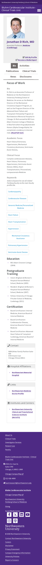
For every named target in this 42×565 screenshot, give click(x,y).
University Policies (12, 556)
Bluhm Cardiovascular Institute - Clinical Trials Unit (19, 9)
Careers (8, 542)
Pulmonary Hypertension (18, 245)
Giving (7, 506)
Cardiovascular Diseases (17, 198)
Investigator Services (13, 442)
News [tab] (13, 76)
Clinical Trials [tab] (29, 71)
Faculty (8, 449)
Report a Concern (12, 560)
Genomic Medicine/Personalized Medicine (20, 206)
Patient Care (10, 446)
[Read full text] (17, 133)
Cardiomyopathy (14, 191)
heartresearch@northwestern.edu (18, 483)
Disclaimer (9, 545)
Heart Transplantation (17, 222)
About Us (8, 435)
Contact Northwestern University (18, 538)
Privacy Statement (12, 549)
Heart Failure (13, 215)
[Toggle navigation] (39, 10)
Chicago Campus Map (13, 474)
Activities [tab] (24, 65)
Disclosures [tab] (26, 76)
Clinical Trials (10, 439)
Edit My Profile (31, 57)
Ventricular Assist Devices (18, 252)
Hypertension (13, 229)
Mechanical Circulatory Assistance (20, 237)
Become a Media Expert (27, 60)
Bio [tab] (14, 65)
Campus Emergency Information (17, 553)
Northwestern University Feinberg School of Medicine (20, 2)
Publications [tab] (12, 71)
